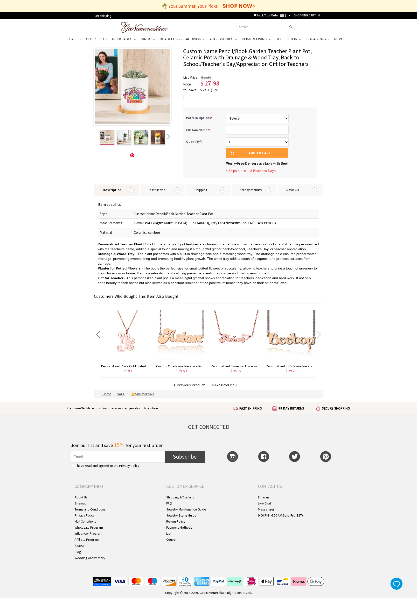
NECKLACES (123, 38)
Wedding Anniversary (90, 558)
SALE (74, 38)
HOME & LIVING (255, 38)
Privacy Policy (129, 465)
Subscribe (185, 456)
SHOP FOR (96, 38)
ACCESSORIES (222, 38)
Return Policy (175, 521)
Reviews (79, 545)
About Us (81, 497)
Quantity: (194, 142)
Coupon (171, 539)
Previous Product (190, 385)
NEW (338, 38)
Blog (78, 552)
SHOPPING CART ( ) (307, 15)
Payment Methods (179, 527)
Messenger (266, 509)
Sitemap (81, 503)
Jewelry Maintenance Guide (186, 509)
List (168, 533)
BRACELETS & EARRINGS (181, 38)
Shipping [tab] (201, 190)
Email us (264, 497)
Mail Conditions (85, 521)
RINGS (147, 38)
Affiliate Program (87, 539)
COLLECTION (287, 38)
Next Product (224, 385)
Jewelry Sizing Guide (181, 515)
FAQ (169, 503)
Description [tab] (112, 190)
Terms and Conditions (90, 509)
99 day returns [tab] (251, 190)
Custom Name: (198, 130)
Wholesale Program (89, 527)
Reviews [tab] (292, 190)
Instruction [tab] (157, 190)
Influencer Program (88, 533)
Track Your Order (267, 15)
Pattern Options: (200, 118)
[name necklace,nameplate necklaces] (144, 26)
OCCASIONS (317, 38)
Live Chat (264, 503)
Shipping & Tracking (180, 497)
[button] (98, 335)
